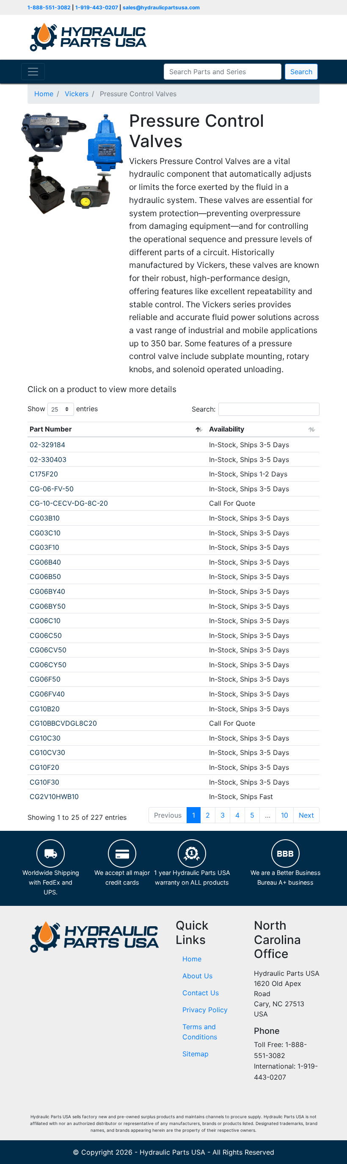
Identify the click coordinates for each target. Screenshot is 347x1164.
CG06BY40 (47, 591)
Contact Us (200, 993)
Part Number (51, 429)
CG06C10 (45, 620)
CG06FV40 (47, 694)
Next (306, 815)
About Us (197, 976)
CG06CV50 (48, 650)
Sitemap (195, 1054)
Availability (226, 429)
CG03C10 (45, 533)
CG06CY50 (48, 664)
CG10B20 (45, 709)
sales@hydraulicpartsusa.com (161, 7)
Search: (203, 409)
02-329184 (47, 444)
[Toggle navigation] (33, 71)
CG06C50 (46, 635)
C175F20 (44, 474)
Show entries (63, 408)
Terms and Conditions (199, 1031)
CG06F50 (45, 679)
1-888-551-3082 (49, 7)
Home (191, 959)
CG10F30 (44, 782)
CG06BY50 (48, 606)
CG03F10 (44, 547)
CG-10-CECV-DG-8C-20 (69, 503)
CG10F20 (44, 767)
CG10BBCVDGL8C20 (63, 723)
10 (284, 815)
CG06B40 (45, 562)
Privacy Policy (205, 1009)
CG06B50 (45, 576)
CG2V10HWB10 (54, 796)
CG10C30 (45, 738)
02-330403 (48, 459)
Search (301, 71)
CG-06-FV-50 (52, 489)
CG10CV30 (47, 752)
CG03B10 (45, 518)
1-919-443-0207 (96, 7)
